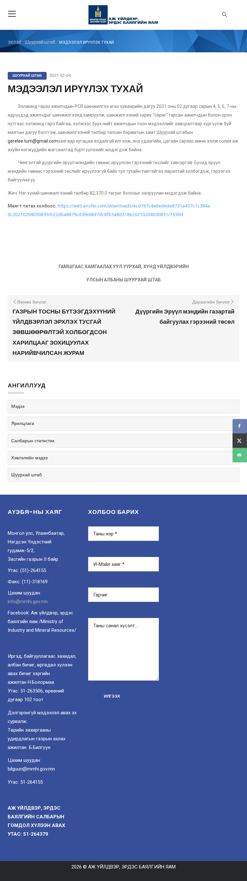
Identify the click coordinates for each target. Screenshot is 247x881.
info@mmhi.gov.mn (28, 601)
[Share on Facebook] (240, 426)
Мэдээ (17, 406)
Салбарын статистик (32, 440)
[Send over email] (240, 455)
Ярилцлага (22, 423)
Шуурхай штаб (40, 42)
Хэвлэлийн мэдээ (29, 457)
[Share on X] (240, 440)
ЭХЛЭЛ (14, 42)
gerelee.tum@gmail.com (33, 141)
